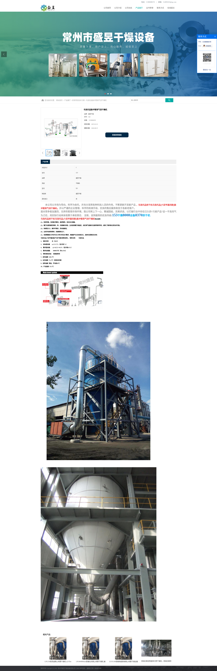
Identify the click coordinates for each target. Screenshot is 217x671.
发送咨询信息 (117, 135)
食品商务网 (97, 668)
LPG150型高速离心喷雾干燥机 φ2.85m (58, 661)
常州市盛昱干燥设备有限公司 (66, 668)
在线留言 (171, 8)
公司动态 (128, 8)
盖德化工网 (90, 668)
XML (77, 668)
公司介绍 (117, 8)
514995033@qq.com (169, 2)
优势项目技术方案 (78, 100)
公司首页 (107, 8)
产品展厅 (139, 8)
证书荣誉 (149, 8)
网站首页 (59, 100)
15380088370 (150, 2)
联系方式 (160, 8)
